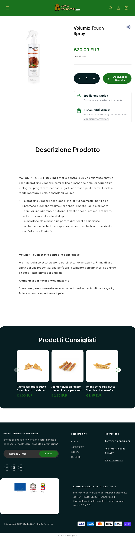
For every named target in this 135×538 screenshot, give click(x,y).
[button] (7, 8)
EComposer (72, 535)
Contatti (76, 457)
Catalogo (76, 446)
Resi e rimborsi (114, 460)
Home (74, 441)
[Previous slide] (16, 370)
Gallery (75, 451)
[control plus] (95, 78)
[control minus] (78, 78)
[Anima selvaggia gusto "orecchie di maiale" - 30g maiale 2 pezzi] (33, 367)
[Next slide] (118, 370)
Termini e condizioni (117, 440)
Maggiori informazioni (96, 118)
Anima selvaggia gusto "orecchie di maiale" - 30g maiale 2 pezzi (31, 388)
